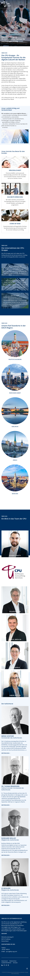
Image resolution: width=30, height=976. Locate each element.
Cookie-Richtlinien (6, 962)
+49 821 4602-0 (5, 949)
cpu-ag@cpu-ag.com (11, 951)
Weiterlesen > (5, 753)
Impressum (4, 961)
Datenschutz (12, 961)
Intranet (15, 962)
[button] (26, 4)
